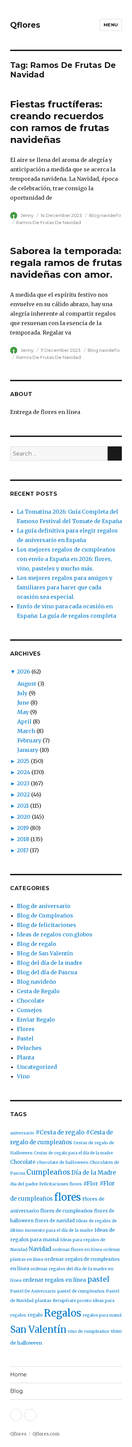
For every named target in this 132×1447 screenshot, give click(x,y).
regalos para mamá (102, 1315)
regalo (35, 1315)
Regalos (62, 1313)
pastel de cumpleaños (81, 1291)
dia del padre (24, 1184)
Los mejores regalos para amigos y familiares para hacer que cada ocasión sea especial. (64, 587)
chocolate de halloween (62, 1162)
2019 (23, 828)
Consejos (29, 1010)
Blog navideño (105, 215)
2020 (23, 816)
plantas (43, 1300)
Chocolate (30, 1000)
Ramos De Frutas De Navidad (48, 222)
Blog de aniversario (43, 906)
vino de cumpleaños (88, 1331)
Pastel (25, 1038)
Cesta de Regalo (38, 991)
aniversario (22, 1132)
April (24, 721)
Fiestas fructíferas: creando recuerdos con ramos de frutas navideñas (59, 121)
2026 (23, 671)
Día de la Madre (93, 1172)
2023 (23, 783)
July (22, 693)
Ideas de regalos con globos (54, 934)
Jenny (27, 215)
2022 (23, 794)
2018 (23, 839)
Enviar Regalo (36, 1019)
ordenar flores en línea (77, 1249)
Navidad (40, 1249)
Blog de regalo (36, 943)
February (29, 740)
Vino (23, 1076)
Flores (26, 1029)
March (26, 731)
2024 (23, 772)
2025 (23, 761)
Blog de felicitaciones (46, 925)
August (26, 683)
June (23, 702)
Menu (111, 24)
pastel (98, 1279)
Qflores (25, 25)
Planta (25, 1057)
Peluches (29, 1048)
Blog (16, 1391)
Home (18, 1374)
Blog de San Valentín (45, 953)
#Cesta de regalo (60, 1132)
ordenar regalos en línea (54, 1280)
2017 (22, 850)
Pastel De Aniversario (33, 1291)
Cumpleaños (48, 1172)
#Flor (90, 1183)
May (23, 712)
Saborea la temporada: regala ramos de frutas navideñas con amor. (66, 262)
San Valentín (38, 1329)
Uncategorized (37, 1066)
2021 (23, 805)
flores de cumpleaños (66, 1211)
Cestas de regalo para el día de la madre (73, 1152)
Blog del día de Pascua (47, 972)
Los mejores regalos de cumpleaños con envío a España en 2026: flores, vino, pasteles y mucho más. (66, 559)
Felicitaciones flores (60, 1183)
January (27, 749)
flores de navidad (55, 1221)
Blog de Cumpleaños (45, 915)
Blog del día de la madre (49, 962)
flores (67, 1197)
